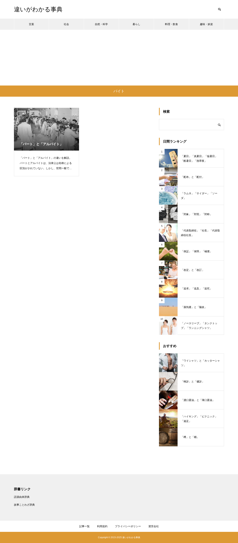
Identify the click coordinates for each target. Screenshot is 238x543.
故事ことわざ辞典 (24, 504)
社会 (66, 24)
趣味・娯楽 (206, 24)
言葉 (31, 24)
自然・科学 (101, 24)
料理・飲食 (171, 24)
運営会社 (153, 526)
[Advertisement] (119, 58)
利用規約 (102, 526)
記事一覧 (84, 526)
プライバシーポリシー (128, 526)
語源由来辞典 (22, 496)
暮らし (136, 24)
